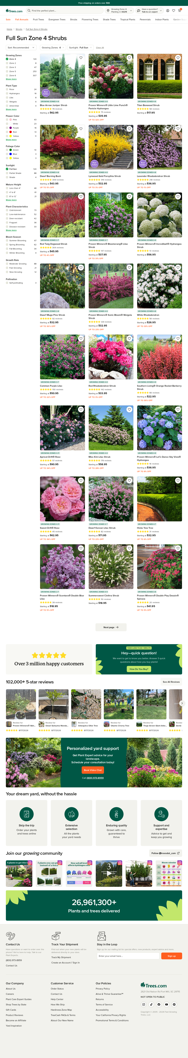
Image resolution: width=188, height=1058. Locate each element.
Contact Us (11, 965)
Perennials (145, 19)
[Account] (167, 10)
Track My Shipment (61, 957)
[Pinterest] (174, 1004)
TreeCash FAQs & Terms (63, 1015)
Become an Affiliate (16, 1020)
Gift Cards (11, 1009)
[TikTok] (151, 1004)
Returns (100, 999)
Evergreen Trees (57, 19)
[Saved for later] (81, 58)
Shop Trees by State (16, 1004)
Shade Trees (109, 19)
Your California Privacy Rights (111, 1015)
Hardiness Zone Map (61, 1009)
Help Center (57, 999)
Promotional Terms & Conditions (112, 1020)
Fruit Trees (38, 19)
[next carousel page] (182, 703)
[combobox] (21, 47)
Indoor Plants (162, 19)
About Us (10, 988)
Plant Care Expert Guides (18, 999)
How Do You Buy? (139, 669)
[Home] (14, 10)
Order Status (57, 988)
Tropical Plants (127, 19)
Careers (10, 994)
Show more (11, 79)
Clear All (100, 47)
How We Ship (58, 1004)
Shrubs (73, 19)
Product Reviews (14, 1015)
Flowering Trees (90, 19)
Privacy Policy (103, 988)
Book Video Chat (93, 770)
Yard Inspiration (14, 1025)
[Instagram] (144, 1004)
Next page (109, 627)
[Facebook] (159, 1004)
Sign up (172, 956)
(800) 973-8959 (95, 778)
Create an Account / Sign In (65, 962)
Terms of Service (104, 1004)
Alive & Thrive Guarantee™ (109, 994)
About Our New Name (62, 1020)
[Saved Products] (173, 10)
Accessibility (102, 1009)
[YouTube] (166, 1004)
